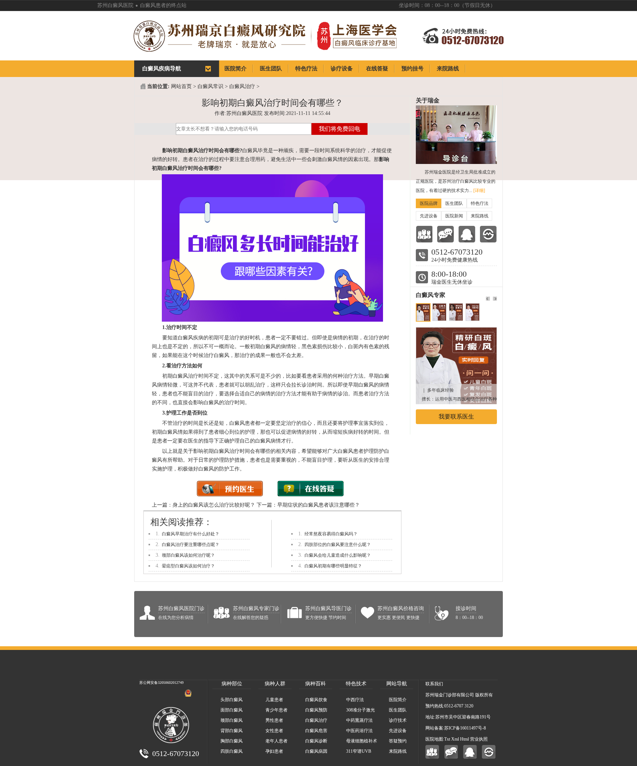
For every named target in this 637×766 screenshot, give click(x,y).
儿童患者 (274, 699)
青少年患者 (276, 710)
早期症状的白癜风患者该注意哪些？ (318, 505)
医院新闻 (454, 215)
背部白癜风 (231, 730)
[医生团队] (424, 234)
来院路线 (479, 215)
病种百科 (315, 683)
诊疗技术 (398, 720)
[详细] (479, 190)
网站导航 (396, 683)
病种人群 (275, 683)
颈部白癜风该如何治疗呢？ (188, 555)
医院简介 (398, 699)
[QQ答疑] (470, 752)
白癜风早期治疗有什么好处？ (190, 533)
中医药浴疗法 (359, 730)
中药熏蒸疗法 (359, 720)
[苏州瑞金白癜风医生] (456, 331)
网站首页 (181, 86)
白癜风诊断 (316, 741)
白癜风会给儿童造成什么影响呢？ (337, 555)
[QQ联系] (467, 234)
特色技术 (356, 683)
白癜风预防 (316, 710)
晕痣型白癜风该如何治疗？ (188, 566)
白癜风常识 (210, 86)
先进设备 (429, 215)
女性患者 (274, 730)
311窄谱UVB (358, 751)
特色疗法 (479, 203)
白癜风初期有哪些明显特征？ (333, 566)
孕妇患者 (274, 751)
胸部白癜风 (231, 741)
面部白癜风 (231, 710)
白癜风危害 (316, 730)
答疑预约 (398, 741)
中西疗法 (355, 699)
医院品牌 (429, 203)
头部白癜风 (231, 699)
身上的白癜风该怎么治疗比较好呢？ (214, 505)
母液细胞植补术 (361, 741)
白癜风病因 (316, 751)
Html (464, 739)
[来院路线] (488, 234)
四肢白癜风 (231, 751)
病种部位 (232, 683)
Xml (455, 739)
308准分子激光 (360, 710)
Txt (447, 739)
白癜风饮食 (316, 699)
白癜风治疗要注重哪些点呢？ (190, 544)
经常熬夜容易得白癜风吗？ (331, 533)
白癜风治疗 (242, 86)
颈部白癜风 (231, 720)
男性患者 (274, 720)
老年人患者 (276, 741)
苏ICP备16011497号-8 (465, 728)
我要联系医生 (456, 416)
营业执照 (479, 739)
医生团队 (454, 203)
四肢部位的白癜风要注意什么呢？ (337, 544)
